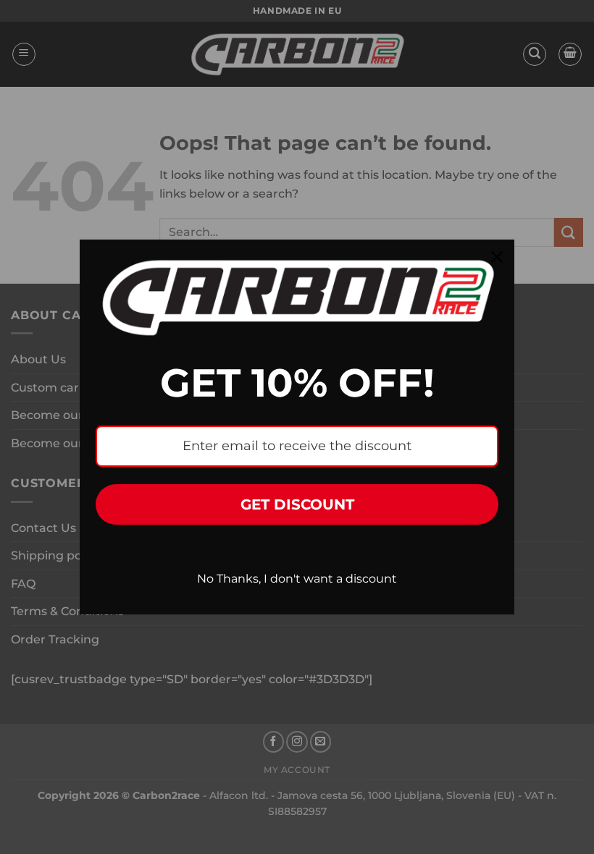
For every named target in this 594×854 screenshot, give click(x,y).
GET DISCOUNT (297, 504)
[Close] (497, 257)
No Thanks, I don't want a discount (297, 578)
